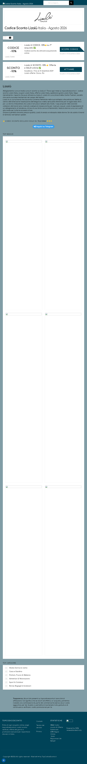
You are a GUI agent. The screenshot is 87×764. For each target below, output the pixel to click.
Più (43, 73)
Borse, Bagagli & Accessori (18, 686)
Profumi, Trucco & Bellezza (17, 675)
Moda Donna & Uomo (16, 668)
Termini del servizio (40, 726)
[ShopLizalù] (43, 17)
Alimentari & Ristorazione (17, 679)
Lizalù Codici (10, 57)
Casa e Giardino (13, 671)
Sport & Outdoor (14, 682)
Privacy (39, 731)
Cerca (71, 3)
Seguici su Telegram (44, 126)
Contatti (39, 721)
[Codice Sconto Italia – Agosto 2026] (18, 3)
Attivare (69, 69)
